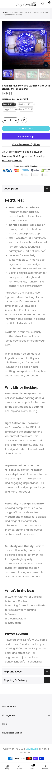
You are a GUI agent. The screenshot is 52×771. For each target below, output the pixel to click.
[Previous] (6, 45)
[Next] (46, 45)
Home (5, 12)
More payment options (26, 144)
